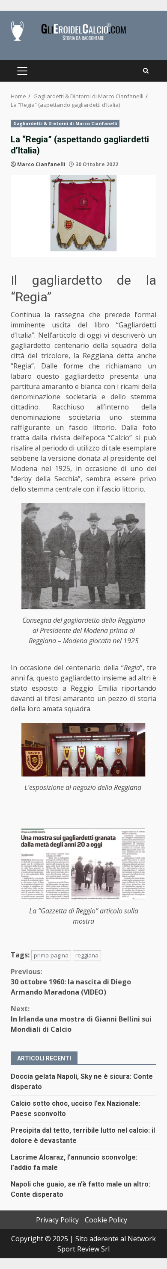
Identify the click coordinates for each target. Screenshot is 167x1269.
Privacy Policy (57, 1220)
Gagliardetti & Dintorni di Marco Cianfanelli (65, 124)
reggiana (86, 955)
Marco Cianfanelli (41, 164)
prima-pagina (51, 955)
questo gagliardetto (70, 376)
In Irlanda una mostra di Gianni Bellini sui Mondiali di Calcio (81, 1019)
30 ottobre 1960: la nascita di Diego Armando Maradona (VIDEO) (71, 982)
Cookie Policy (106, 1220)
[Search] (146, 71)
